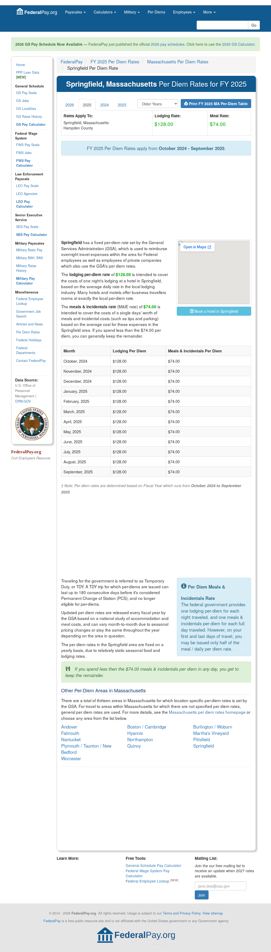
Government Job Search (28, 314)
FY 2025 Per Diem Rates (115, 61)
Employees (183, 12)
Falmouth (70, 733)
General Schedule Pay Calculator (153, 865)
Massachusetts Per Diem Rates (177, 61)
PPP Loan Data (27, 75)
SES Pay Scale (27, 226)
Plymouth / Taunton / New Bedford (86, 749)
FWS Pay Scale (27, 144)
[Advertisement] (156, 198)
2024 (104, 105)
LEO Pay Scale (27, 185)
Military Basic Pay (29, 250)
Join (201, 895)
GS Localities (26, 108)
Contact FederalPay (31, 360)
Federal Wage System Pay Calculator (148, 873)
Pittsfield (201, 739)
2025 (87, 105)
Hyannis (135, 733)
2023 (122, 105)
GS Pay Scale (26, 92)
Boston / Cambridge (146, 727)
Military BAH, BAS (29, 257)
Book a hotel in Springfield (215, 311)
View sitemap (212, 913)
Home (20, 64)
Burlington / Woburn (212, 727)
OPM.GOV (23, 401)
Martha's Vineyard (211, 733)
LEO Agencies (26, 193)
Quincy (134, 746)
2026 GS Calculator (238, 44)
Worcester (71, 758)
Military (130, 12)
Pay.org (40, 12)
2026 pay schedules (167, 44)
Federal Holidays (28, 340)
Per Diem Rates (28, 332)
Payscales (74, 12)
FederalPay (72, 61)
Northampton (140, 739)
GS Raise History (29, 116)
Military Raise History (26, 268)
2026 (69, 105)
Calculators (104, 12)
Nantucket (71, 739)
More (208, 12)
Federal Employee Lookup (29, 301)
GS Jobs (22, 100)
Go (253, 25)
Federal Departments (25, 350)
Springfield (203, 746)
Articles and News (29, 324)
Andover (69, 727)
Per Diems (156, 12)
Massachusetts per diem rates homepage (207, 712)
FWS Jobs (23, 152)
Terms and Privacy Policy (181, 913)
